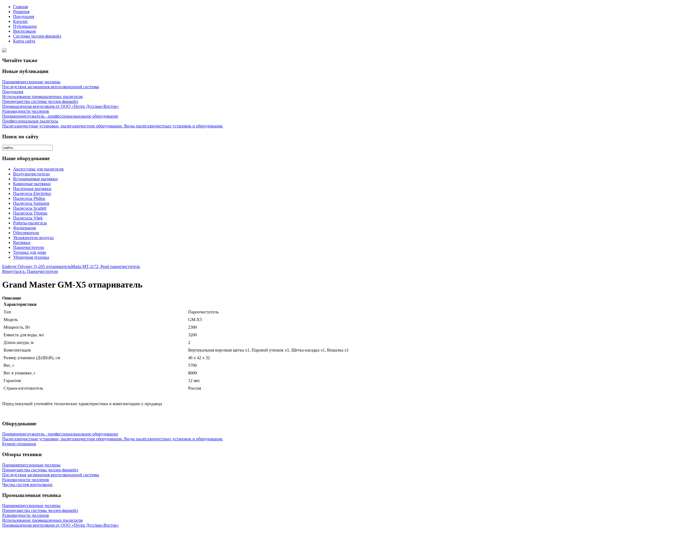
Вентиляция (24, 31)
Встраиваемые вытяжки (35, 178)
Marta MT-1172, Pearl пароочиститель (105, 266)
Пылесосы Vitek (28, 218)
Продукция (23, 16)
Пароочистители (28, 247)
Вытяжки (21, 242)
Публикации (25, 26)
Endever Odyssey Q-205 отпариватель (36, 266)
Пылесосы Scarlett (29, 208)
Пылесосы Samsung (31, 203)
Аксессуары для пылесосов (38, 169)
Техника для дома (29, 252)
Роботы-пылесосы (30, 223)
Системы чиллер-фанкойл (37, 36)
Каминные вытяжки (32, 183)
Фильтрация (24, 227)
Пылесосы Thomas (30, 213)
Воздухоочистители (31, 174)
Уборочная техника (31, 257)
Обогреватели (26, 232)
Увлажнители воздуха (33, 237)
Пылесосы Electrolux (32, 193)
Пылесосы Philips (29, 198)
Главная (20, 6)
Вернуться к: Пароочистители (30, 271)
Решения (21, 11)
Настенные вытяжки (32, 188)
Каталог (20, 21)
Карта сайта (24, 41)
